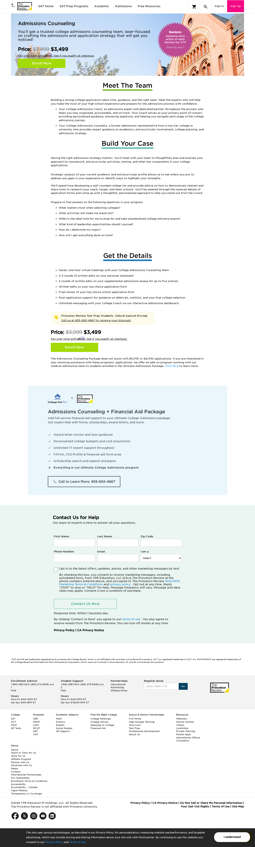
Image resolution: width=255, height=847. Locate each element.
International (118, 684)
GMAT (36, 721)
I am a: (144, 551)
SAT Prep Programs (74, 6)
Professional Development (144, 731)
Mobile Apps (183, 734)
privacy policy (120, 584)
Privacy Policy (54, 842)
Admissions (123, 6)
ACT (13, 721)
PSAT (14, 725)
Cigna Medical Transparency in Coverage (26, 792)
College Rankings (100, 718)
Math (59, 718)
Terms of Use (77, 842)
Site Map (238, 806)
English (60, 725)
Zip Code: (147, 536)
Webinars (181, 718)
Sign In (219, 6)
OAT (35, 734)
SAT (13, 718)
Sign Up (235, 6)
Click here (172, 366)
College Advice (99, 721)
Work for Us (18, 756)
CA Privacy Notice (90, 630)
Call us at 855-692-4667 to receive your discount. (96, 320)
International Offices (188, 737)
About (14, 749)
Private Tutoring (185, 731)
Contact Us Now (85, 604)
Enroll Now (41, 63)
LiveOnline (182, 728)
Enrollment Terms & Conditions (29, 781)
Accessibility (18, 784)
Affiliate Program (21, 759)
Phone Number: (64, 551)
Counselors (182, 740)
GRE (35, 718)
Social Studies (64, 728)
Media (14, 768)
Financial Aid (98, 728)
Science (60, 721)
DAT (35, 731)
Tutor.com (135, 725)
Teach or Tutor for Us (23, 752)
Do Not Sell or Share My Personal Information (211, 802)
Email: (101, 551)
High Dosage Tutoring (142, 721)
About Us (134, 734)
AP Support (63, 731)
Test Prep (134, 728)
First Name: (62, 536)
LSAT (36, 725)
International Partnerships (26, 774)
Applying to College (102, 725)
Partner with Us (20, 762)
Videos (180, 725)
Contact (16, 771)
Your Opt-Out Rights (195, 806)
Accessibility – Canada (24, 787)
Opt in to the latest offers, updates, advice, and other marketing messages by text (119, 579)
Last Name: (105, 536)
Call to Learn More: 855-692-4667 (86, 481)
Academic (101, 6)
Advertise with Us (21, 765)
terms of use (131, 619)
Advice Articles (185, 721)
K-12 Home (135, 718)
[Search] (205, 6)
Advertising (117, 687)
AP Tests (16, 728)
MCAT (36, 728)
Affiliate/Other (119, 690)
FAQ (13, 690)
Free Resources (149, 6)
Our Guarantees (20, 777)
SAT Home (46, 6)
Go (183, 686)
